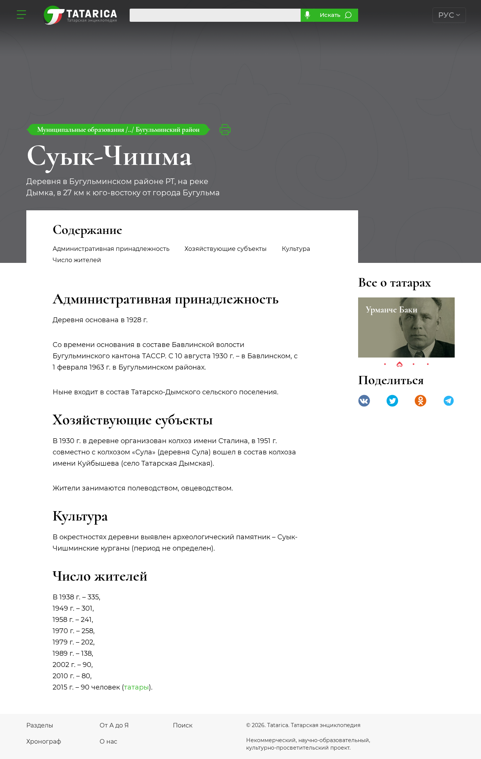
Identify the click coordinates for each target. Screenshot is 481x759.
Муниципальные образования (81, 129)
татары (136, 687)
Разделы (39, 725)
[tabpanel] (406, 327)
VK (364, 401)
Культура (296, 248)
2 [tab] (399, 365)
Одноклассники (420, 401)
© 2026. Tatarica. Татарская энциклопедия (303, 725)
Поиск (182, 725)
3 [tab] (414, 365)
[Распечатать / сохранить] (225, 129)
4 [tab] (428, 365)
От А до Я (114, 725)
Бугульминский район (168, 129)
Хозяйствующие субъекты (226, 248)
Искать (330, 14)
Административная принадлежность (111, 248)
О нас (108, 741)
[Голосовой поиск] (307, 15)
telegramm (449, 401)
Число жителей (77, 260)
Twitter (392, 401)
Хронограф (43, 741)
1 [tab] (385, 365)
